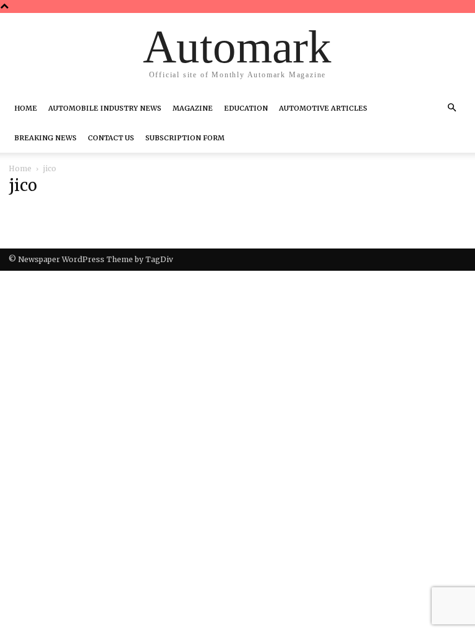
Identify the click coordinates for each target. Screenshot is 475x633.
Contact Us (111, 138)
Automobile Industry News (104, 108)
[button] (451, 108)
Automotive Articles (323, 108)
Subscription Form (185, 138)
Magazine (193, 108)
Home (25, 108)
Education (246, 108)
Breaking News (45, 138)
